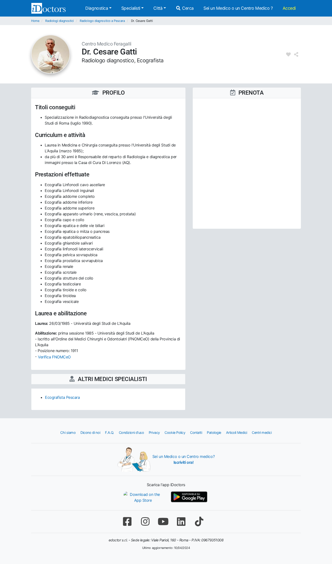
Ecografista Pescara (62, 397)
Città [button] (157, 8)
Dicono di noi (90, 432)
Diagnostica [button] (96, 8)
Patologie (214, 432)
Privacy (154, 432)
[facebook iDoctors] (127, 522)
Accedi (289, 8)
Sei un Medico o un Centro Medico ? (238, 8)
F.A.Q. (109, 432)
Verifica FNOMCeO (54, 357)
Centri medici (261, 432)
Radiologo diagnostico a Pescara (102, 21)
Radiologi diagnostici (59, 21)
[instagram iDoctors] (145, 522)
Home (35, 21)
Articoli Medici (236, 432)
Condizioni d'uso (131, 432)
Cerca (187, 8)
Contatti (196, 432)
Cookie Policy (175, 432)
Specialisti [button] (130, 8)
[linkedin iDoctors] (181, 522)
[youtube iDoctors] (163, 522)
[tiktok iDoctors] (199, 522)
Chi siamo (68, 432)
